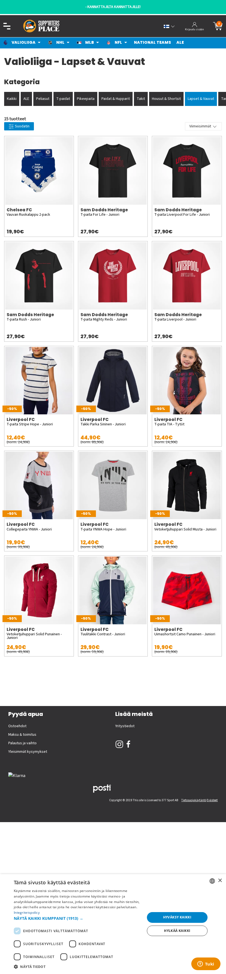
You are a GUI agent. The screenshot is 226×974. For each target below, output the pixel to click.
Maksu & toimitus (22, 734)
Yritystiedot (124, 726)
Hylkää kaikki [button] (177, 930)
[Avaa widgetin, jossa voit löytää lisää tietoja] (205, 964)
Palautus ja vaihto (22, 743)
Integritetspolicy (27, 912)
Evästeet (212, 800)
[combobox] (212, 881)
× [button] (220, 881)
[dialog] (113, 924)
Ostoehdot (17, 726)
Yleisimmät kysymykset (27, 751)
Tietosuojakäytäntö (193, 800)
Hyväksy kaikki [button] (177, 917)
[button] (77, 918)
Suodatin (21, 126)
